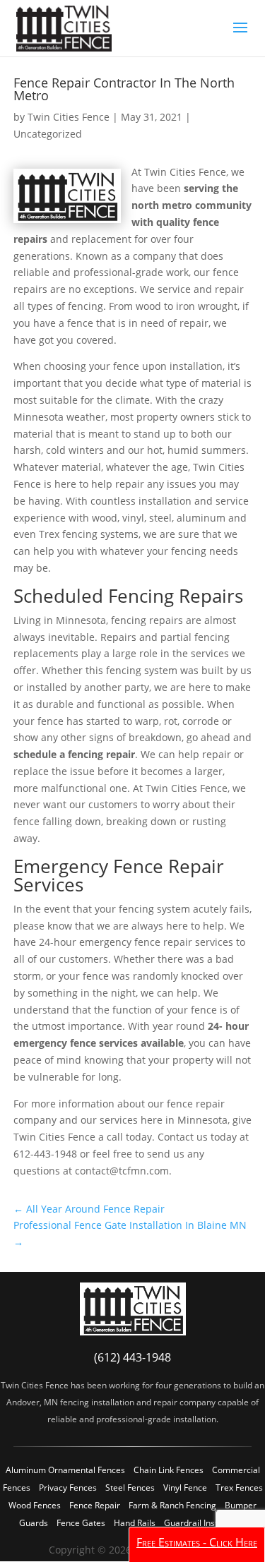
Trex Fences (239, 1488)
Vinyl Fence (185, 1488)
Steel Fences (130, 1488)
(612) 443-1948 (132, 1357)
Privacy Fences (68, 1488)
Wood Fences (34, 1505)
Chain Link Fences (169, 1470)
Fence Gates (81, 1523)
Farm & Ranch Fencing (172, 1505)
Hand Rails (134, 1523)
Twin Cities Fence (69, 117)
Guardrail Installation (205, 1523)
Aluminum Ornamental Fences (65, 1470)
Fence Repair (94, 1505)
